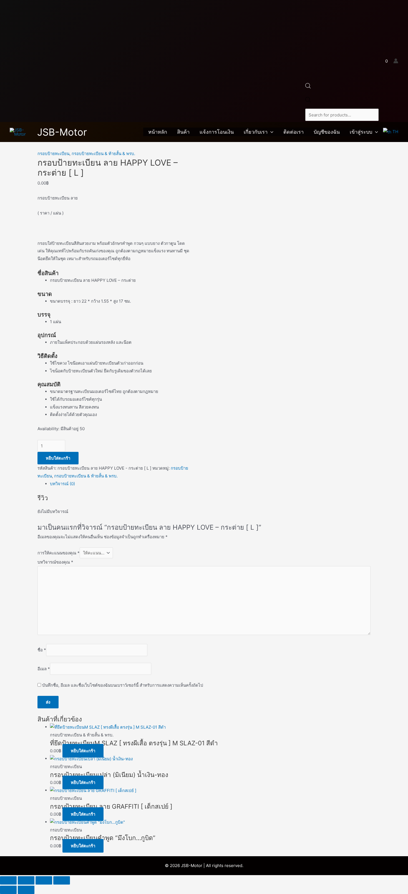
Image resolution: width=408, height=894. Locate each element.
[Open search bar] (308, 87)
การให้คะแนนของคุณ (58, 553)
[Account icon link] (395, 60)
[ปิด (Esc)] (61, 880)
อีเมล (43, 668)
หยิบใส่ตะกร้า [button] (83, 750)
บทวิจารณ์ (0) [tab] (62, 483)
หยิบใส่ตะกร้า (58, 458)
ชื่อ (41, 650)
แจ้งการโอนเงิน (217, 132)
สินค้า (183, 132)
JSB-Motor (62, 132)
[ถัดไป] (26, 890)
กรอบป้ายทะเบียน (53, 153)
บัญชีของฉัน (327, 132)
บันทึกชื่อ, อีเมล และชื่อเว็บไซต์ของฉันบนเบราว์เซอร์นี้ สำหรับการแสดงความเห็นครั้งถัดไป (122, 685)
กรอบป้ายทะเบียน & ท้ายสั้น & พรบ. (103, 153)
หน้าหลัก (157, 132)
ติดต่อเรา (293, 132)
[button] (270, 132)
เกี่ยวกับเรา (256, 132)
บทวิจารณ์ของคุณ (55, 562)
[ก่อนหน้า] (8, 890)
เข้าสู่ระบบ (361, 132)
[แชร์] (44, 880)
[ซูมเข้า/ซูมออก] (8, 880)
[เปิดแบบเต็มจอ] (26, 880)
